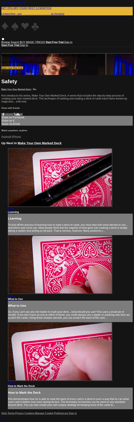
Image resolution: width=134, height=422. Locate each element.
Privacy (20, 413)
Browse (6, 42)
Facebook (7, 114)
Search (15, 42)
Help (4, 413)
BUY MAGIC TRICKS (32, 42)
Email (19, 114)
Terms (11, 413)
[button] (3, 39)
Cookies (30, 413)
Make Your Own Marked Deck (16, 89)
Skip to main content (13, 2)
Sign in (68, 42)
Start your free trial (12, 68)
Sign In (24, 45)
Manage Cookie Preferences (52, 413)
